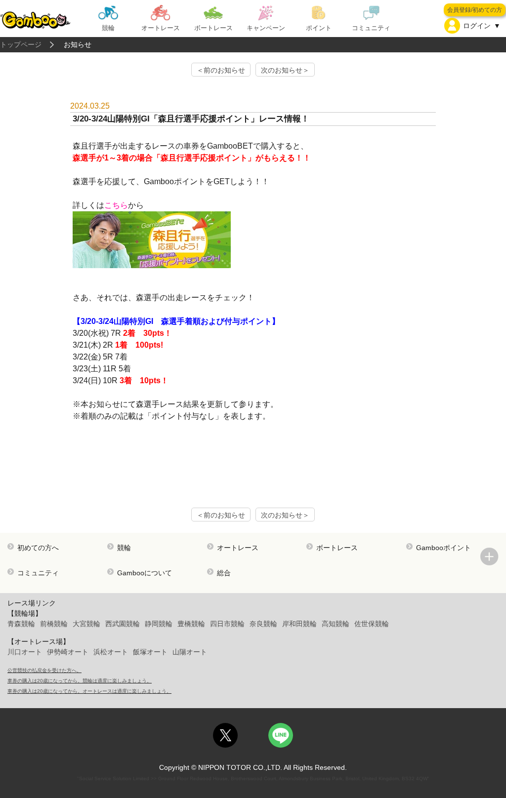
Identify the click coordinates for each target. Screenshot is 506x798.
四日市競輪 (227, 624)
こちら (116, 205)
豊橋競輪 (191, 624)
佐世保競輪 (371, 624)
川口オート (24, 652)
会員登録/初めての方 (474, 9)
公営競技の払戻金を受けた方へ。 (44, 670)
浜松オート (110, 652)
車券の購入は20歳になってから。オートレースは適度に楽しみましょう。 (89, 691)
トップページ (21, 44)
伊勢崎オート (67, 652)
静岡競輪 (158, 624)
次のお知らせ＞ (285, 70)
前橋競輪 (54, 624)
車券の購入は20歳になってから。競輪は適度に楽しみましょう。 (79, 680)
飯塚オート (150, 652)
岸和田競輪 (299, 624)
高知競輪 (335, 624)
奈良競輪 (263, 624)
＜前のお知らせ (221, 70)
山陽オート (189, 652)
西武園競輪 (122, 624)
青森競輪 (21, 624)
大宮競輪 (86, 624)
